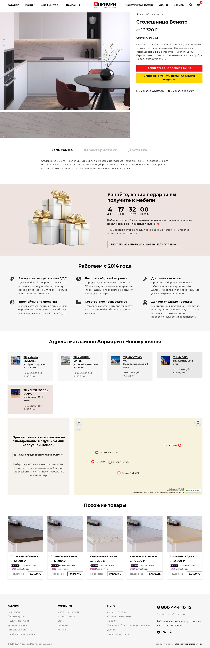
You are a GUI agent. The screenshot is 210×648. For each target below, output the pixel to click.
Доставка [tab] (137, 150)
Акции (163, 5)
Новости (62, 625)
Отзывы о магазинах (119, 616)
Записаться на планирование (169, 68)
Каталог (13, 5)
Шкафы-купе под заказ (21, 634)
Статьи (61, 620)
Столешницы (155, 14)
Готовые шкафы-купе (20, 629)
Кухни (29, 5)
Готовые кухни (16, 616)
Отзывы (178, 5)
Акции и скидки (116, 612)
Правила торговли (118, 634)
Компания (73, 5)
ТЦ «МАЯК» (180, 357)
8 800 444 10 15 (174, 607)
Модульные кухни (18, 620)
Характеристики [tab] (100, 150)
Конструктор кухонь (140, 5)
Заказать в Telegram (182, 91)
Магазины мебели (68, 612)
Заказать (36, 574)
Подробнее (17, 573)
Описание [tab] (62, 150)
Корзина (112, 620)
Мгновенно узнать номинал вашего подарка (169, 78)
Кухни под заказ (17, 625)
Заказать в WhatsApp (151, 91)
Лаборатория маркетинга (188, 644)
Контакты (63, 629)
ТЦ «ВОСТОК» (132, 357)
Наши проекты (66, 616)
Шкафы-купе (49, 5)
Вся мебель (14, 612)
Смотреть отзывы (147, 37)
